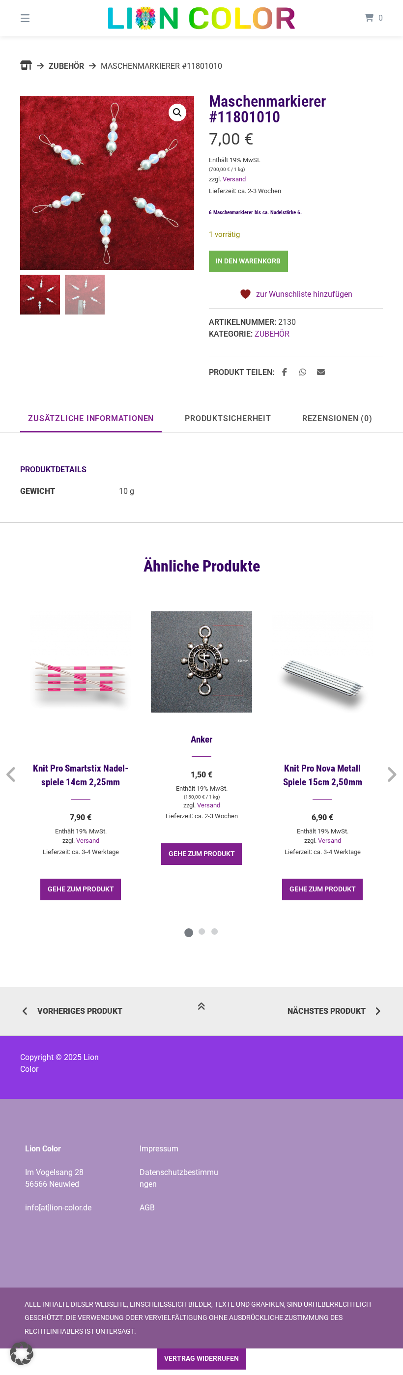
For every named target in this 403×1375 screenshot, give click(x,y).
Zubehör (66, 66)
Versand (234, 179)
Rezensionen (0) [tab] (337, 418)
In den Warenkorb (248, 261)
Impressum (159, 1148)
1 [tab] (188, 931)
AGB (147, 1207)
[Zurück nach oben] (201, 1012)
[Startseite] (201, 18)
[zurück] (11, 774)
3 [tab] (214, 931)
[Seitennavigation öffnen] (42, 18)
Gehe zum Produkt (81, 889)
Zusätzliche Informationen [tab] (91, 418)
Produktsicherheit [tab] (228, 418)
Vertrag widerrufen (201, 1358)
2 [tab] (201, 931)
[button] (177, 112)
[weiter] (391, 774)
